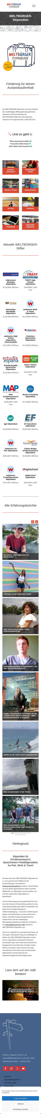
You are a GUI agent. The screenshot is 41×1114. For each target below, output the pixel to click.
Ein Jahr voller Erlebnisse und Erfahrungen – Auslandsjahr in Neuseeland (16, 555)
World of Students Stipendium (30, 396)
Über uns (7, 1076)
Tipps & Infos (9, 1086)
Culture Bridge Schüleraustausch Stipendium (30, 451)
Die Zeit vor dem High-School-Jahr (18, 631)
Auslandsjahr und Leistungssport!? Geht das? (18, 742)
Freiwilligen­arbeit (30, 171)
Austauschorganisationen (11, 874)
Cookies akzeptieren (20, 1098)
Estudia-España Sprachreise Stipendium (10, 367)
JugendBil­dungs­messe (12, 1080)
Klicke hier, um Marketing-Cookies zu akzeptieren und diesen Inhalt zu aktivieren (20, 978)
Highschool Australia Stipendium (11, 282)
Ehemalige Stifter (10, 1083)
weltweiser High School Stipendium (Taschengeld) (11, 339)
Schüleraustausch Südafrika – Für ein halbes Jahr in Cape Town (19, 779)
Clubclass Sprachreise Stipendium (30, 338)
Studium (30, 208)
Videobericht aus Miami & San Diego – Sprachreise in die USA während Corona (20, 593)
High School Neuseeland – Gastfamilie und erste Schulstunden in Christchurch (20, 667)
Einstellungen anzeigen (20, 1109)
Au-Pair (11, 208)
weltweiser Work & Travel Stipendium (30, 311)
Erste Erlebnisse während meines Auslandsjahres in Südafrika (17, 705)
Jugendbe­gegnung (30, 226)
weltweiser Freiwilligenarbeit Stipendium (10, 477)
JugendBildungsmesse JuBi (15, 913)
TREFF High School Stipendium (30, 282)
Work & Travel (11, 190)
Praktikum (10, 227)
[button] (34, 5)
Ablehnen (21, 1104)
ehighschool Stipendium (30, 476)
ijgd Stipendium (10, 424)
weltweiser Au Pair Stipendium (11, 450)
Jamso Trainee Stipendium (30, 366)
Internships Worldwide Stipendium (11, 311)
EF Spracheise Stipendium (30, 425)
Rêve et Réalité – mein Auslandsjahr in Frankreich (19, 816)
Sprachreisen (30, 190)
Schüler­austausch (10, 171)
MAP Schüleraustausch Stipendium (10, 397)
